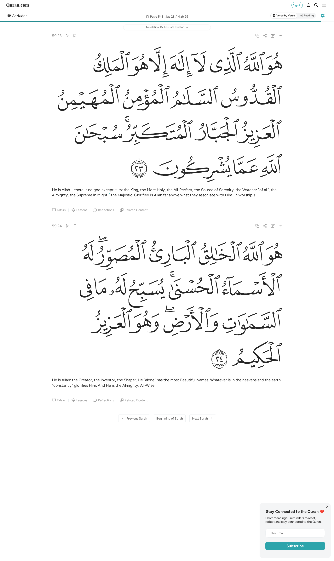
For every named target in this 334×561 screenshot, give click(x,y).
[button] (18, 16)
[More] (280, 35)
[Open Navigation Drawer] (324, 5)
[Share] (265, 35)
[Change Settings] (323, 16)
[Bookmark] (74, 35)
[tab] (284, 16)
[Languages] (308, 5)
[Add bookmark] (147, 16)
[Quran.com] (17, 5)
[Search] (316, 5)
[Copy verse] (257, 35)
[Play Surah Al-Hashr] (67, 35)
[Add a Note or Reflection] (272, 35)
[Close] (327, 507)
